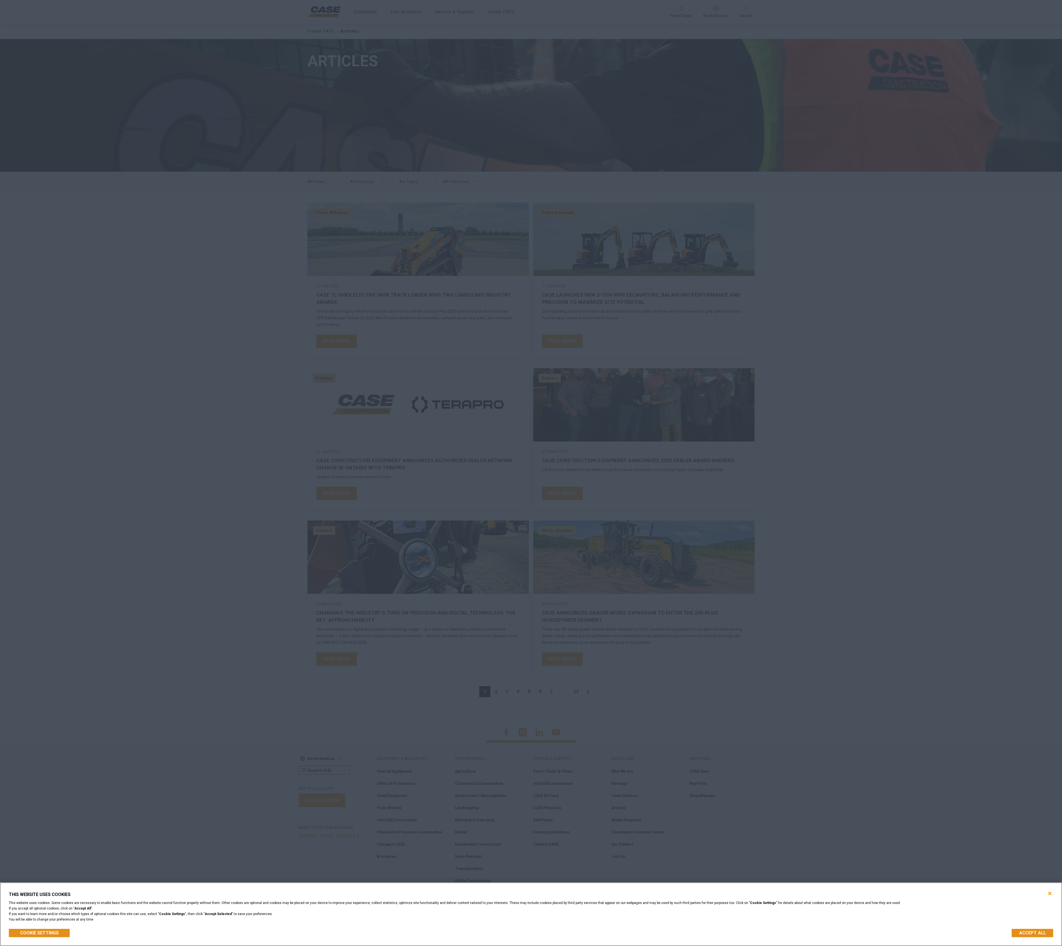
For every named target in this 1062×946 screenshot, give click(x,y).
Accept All (1032, 932)
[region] (531, 914)
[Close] (1050, 893)
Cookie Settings (39, 932)
